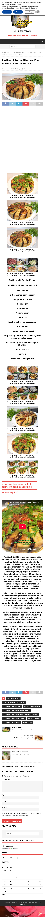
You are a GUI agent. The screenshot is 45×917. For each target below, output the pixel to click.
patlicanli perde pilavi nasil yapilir (16, 710)
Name (4, 795)
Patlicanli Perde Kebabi (12, 706)
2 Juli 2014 (16, 754)
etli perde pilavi (13, 698)
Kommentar (6, 779)
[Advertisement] (22, 139)
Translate (15, 848)
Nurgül (19, 69)
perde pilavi (27, 722)
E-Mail (4, 801)
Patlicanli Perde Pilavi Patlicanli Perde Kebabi (20, 714)
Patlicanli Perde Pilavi (32, 706)
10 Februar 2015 (9, 69)
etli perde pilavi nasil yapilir (14, 702)
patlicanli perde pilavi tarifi (14, 718)
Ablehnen (18, 12)
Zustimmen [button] (7, 12)
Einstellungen (29, 12)
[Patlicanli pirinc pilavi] (6, 755)
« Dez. (4, 895)
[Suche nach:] (22, 46)
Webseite (5, 807)
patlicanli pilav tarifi (12, 722)
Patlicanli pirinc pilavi (20, 752)
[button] (42, 41)
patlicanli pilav (34, 718)
